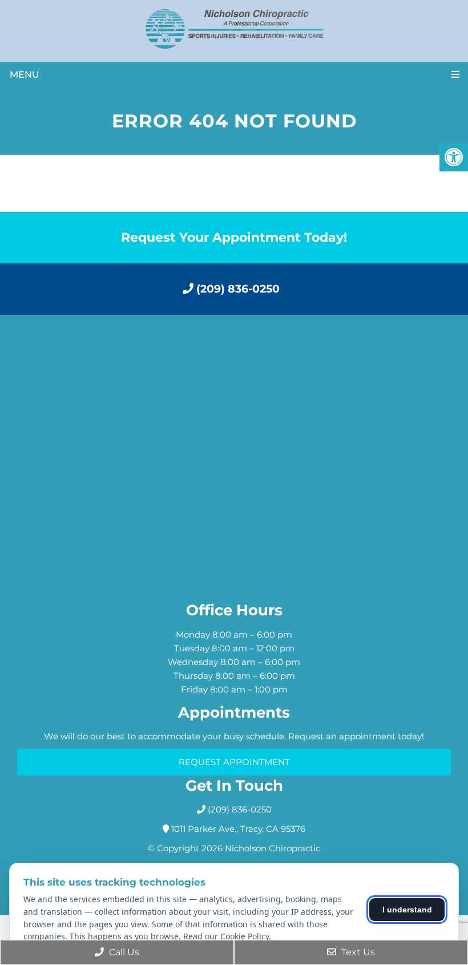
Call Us (123, 952)
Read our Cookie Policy (226, 936)
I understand (407, 909)
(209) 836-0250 (236, 288)
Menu (24, 74)
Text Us (357, 952)
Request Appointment (234, 761)
